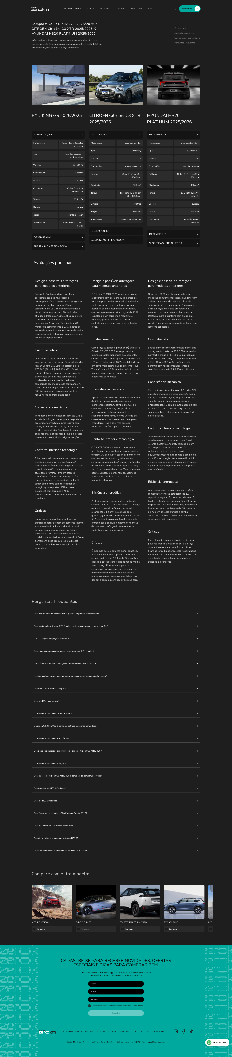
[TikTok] (191, 1031)
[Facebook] (183, 1031)
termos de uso (116, 1006)
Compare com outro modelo (187, 37)
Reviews (91, 9)
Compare (41, 929)
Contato (152, 9)
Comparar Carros (72, 9)
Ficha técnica (180, 28)
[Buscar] (175, 8)
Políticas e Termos (156, 1031)
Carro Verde (136, 9)
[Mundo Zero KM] (40, 8)
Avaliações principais (184, 33)
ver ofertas (187, 8)
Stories (120, 9)
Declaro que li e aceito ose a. (117, 1006)
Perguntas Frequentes (184, 42)
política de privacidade (134, 1006)
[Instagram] (176, 1031)
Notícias (104, 9)
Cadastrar (116, 1013)
